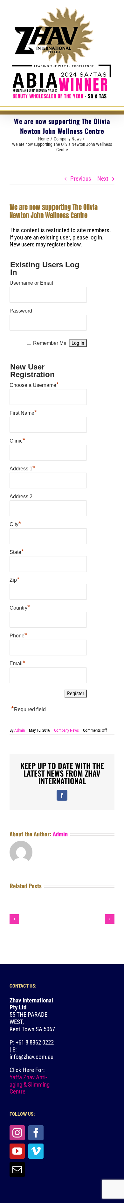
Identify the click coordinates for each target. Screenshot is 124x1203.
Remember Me (49, 343)
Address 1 (22, 467)
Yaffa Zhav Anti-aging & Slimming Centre (30, 1084)
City (15, 523)
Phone (18, 634)
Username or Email (31, 283)
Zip (15, 579)
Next (102, 178)
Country (20, 607)
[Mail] (17, 1169)
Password (21, 310)
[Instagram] (17, 1132)
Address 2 (21, 496)
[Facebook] (36, 1132)
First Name (23, 412)
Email (17, 662)
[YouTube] (17, 1151)
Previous (80, 178)
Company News (66, 730)
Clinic (17, 440)
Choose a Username (34, 384)
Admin (19, 730)
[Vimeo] (36, 1151)
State (17, 551)
